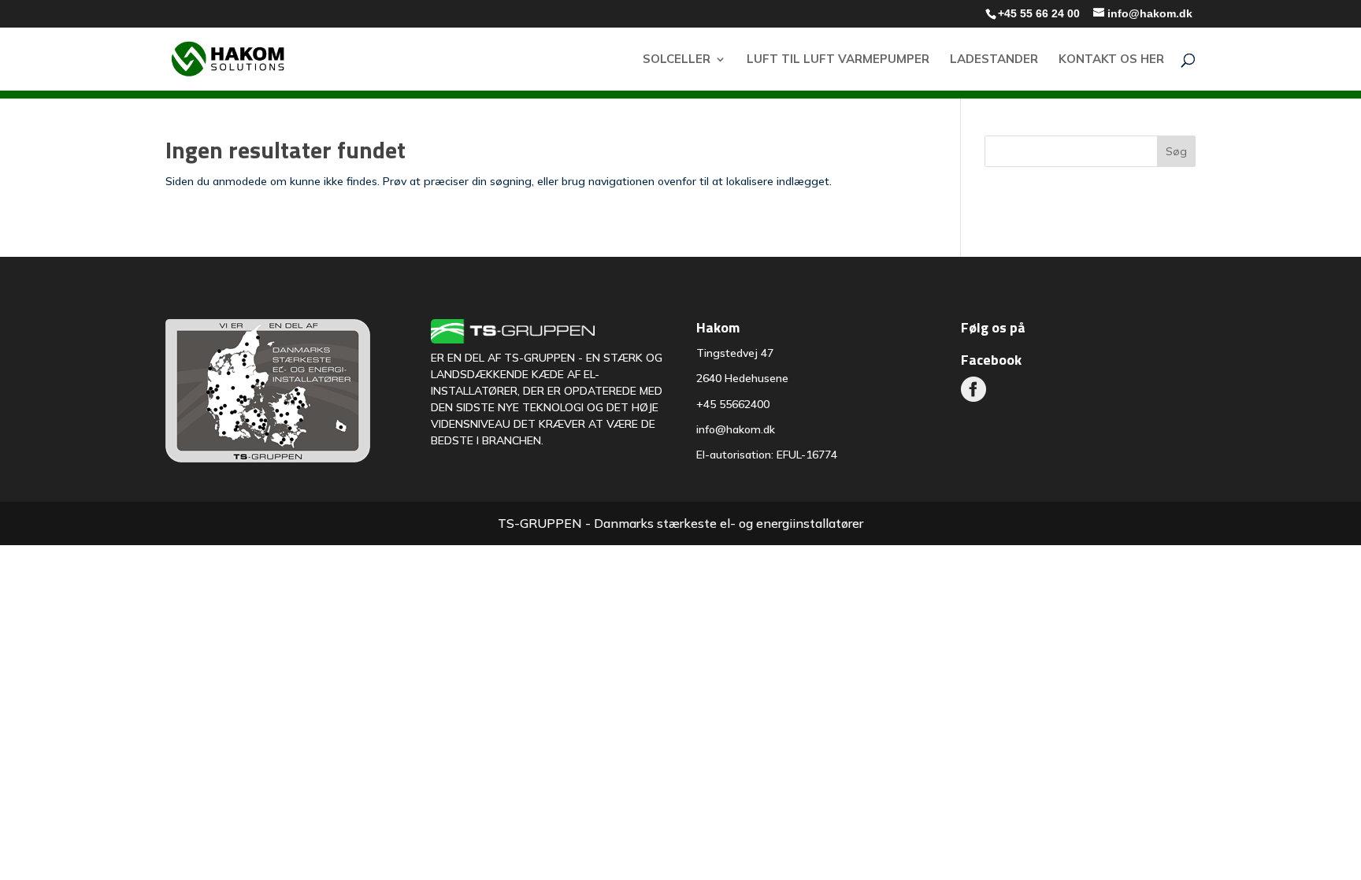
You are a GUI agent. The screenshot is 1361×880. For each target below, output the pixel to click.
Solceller (676, 60)
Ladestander (994, 60)
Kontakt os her (1111, 60)
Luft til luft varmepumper (838, 60)
